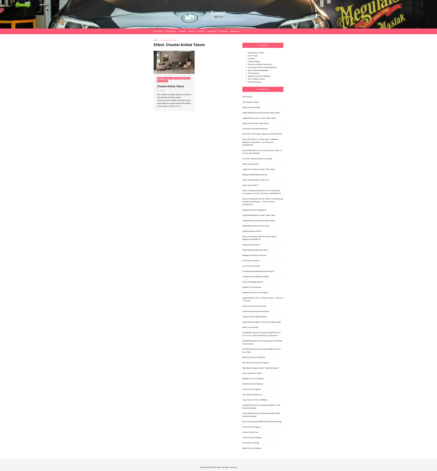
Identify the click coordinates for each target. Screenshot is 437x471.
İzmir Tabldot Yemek (256, 79)
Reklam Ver (235, 31)
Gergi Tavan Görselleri (251, 107)
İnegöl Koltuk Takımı (256, 53)
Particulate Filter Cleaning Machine (262, 67)
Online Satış (162, 81)
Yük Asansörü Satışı (250, 102)
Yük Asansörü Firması (251, 266)
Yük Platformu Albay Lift (252, 394)
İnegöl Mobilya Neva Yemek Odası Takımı (259, 215)
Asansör (191, 31)
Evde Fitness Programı (251, 389)
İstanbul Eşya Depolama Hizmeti (255, 311)
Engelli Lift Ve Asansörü (252, 287)
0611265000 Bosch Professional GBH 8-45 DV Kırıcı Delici (261, 350)
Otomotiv (224, 31)
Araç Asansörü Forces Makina (254, 400)
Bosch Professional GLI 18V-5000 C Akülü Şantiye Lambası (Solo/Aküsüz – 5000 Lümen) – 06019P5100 (262, 202)
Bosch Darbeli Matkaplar (258, 70)
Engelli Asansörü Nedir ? (252, 231)
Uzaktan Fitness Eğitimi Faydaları (255, 276)
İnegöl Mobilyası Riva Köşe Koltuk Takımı (258, 220)
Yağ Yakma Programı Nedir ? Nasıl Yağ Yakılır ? (260, 368)
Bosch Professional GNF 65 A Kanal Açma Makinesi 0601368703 (259, 238)
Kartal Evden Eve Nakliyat (252, 384)
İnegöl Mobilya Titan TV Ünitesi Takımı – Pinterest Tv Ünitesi (262, 299)
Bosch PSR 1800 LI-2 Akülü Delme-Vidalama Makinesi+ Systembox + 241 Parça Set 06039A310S (260, 142)
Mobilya (201, 31)
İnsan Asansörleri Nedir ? (252, 373)
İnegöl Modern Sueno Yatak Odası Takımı (259, 118)
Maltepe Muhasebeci (251, 245)
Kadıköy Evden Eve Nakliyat (259, 76)
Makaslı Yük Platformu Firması (254, 255)
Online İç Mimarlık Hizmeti (252, 282)
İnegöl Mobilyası (254, 82)
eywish (162, 90)
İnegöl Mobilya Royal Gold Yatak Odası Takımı (261, 113)
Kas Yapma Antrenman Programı (255, 362)
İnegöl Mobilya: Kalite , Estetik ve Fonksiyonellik (261, 322)
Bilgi (159, 78)
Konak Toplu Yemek (250, 327)
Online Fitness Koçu (250, 432)
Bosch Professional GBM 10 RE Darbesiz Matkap (262, 421)
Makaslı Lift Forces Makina (253, 378)
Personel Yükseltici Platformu (260, 64)
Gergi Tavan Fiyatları (250, 164)
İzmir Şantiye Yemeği (250, 443)
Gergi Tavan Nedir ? (250, 185)
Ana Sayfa (158, 31)
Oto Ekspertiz (170, 31)
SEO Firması (253, 55)
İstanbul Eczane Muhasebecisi (254, 128)
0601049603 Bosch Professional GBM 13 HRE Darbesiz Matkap (261, 415)
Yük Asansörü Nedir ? (251, 260)
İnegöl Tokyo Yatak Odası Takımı (255, 123)
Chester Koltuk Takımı (170, 86)
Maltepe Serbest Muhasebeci (254, 210)
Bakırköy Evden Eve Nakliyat (253, 357)
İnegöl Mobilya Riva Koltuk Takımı (255, 226)
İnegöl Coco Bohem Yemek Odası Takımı (258, 169)
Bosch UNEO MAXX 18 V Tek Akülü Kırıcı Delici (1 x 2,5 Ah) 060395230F (262, 152)
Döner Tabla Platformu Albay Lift (255, 180)
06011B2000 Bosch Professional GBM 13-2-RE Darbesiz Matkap (261, 406)
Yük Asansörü (253, 73)
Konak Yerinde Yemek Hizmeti (254, 306)
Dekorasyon (212, 31)
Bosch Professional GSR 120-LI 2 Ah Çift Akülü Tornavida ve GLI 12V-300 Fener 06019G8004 (261, 192)
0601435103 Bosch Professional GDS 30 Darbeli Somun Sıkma (262, 342)
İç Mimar (251, 58)
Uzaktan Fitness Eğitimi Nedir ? (255, 316)
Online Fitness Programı (252, 437)
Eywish (218, 13)
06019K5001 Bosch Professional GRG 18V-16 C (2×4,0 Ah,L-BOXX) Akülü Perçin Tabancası (261, 334)
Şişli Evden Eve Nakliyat (251, 448)
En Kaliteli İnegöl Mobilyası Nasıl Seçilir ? (258, 271)
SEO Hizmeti (247, 97)
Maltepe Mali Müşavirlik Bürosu (255, 174)
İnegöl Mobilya (254, 61)
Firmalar (182, 31)
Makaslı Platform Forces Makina (255, 292)
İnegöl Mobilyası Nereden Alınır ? (255, 250)
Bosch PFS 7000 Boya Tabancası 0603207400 (262, 134)
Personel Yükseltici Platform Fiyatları (257, 158)
